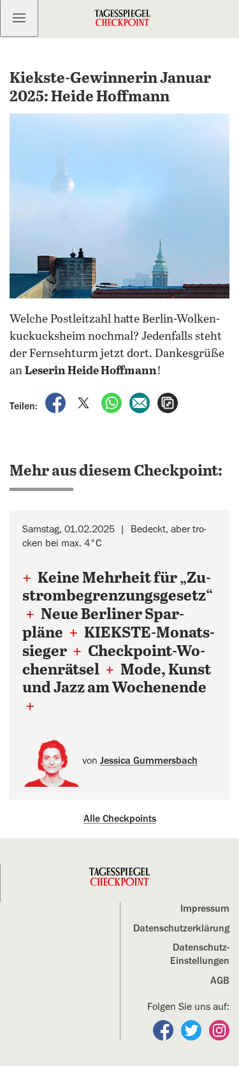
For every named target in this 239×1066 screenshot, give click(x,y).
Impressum (204, 908)
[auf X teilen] (84, 402)
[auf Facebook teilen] (56, 402)
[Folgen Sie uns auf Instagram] (219, 1029)
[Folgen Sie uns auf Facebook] (164, 1029)
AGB (219, 980)
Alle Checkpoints (119, 819)
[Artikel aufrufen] (167, 402)
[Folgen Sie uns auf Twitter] (192, 1029)
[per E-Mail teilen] (140, 402)
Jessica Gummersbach (149, 761)
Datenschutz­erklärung (181, 928)
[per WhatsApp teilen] (112, 402)
